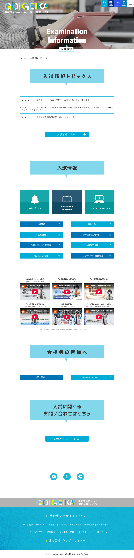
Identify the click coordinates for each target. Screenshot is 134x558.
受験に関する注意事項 (41, 245)
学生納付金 (41, 235)
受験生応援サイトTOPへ (67, 516)
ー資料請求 (50, 532)
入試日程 (41, 224)
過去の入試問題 (41, 256)
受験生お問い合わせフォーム (66, 439)
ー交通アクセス (84, 532)
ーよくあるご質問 (66, 532)
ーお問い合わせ (100, 532)
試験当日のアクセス (92, 235)
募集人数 (92, 224)
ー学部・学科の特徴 (58, 525)
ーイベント (41, 525)
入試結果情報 (92, 245)
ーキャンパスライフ (33, 532)
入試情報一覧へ (66, 134)
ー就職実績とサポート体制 (96, 525)
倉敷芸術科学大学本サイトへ (67, 540)
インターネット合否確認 (92, 256)
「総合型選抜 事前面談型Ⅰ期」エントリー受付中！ (50, 117)
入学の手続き (41, 377)
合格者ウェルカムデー (92, 377)
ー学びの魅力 (76, 525)
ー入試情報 (28, 525)
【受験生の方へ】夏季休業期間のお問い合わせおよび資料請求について (58, 100)
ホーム (23, 58)
